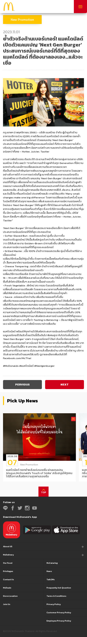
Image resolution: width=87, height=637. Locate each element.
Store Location (10, 596)
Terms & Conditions (56, 596)
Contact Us (8, 579)
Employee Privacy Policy (59, 620)
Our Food (7, 562)
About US (7, 546)
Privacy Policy (54, 604)
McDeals (7, 587)
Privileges (8, 571)
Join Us (6, 604)
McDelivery (8, 554)
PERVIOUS (22, 384)
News (49, 571)
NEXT (64, 384)
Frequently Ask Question (59, 587)
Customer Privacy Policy (59, 612)
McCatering (52, 562)
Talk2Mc (51, 579)
